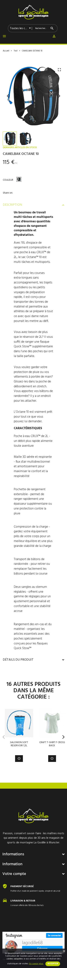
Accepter (52, 964)
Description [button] (12, 205)
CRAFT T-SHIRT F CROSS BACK (52, 744)
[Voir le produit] (19, 758)
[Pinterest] (20, 199)
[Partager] (4, 199)
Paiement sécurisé (22, 886)
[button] (54, 36)
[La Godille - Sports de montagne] (33, 12)
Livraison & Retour (22, 901)
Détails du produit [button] (18, 660)
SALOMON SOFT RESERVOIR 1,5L (19, 744)
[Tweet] (12, 199)
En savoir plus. (36, 964)
